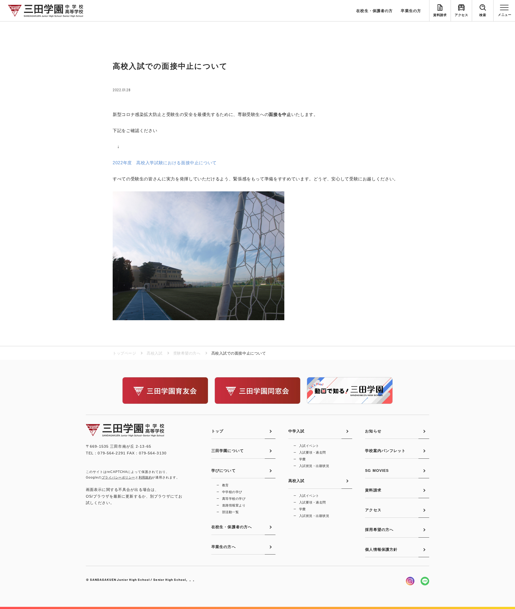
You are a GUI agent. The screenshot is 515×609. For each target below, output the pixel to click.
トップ (217, 431)
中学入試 (296, 431)
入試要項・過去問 (312, 452)
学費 (302, 459)
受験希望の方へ (187, 353)
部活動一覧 (230, 512)
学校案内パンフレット (385, 450)
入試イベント (309, 446)
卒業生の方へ (223, 547)
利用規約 (145, 477)
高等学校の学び (233, 499)
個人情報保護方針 (381, 549)
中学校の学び (232, 492)
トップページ (124, 353)
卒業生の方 (411, 11)
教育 (225, 485)
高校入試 (154, 353)
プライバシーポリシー (118, 477)
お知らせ (373, 431)
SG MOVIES (377, 470)
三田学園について (227, 450)
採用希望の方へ (379, 529)
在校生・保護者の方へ (231, 527)
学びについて (223, 470)
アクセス (461, 15)
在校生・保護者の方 (374, 11)
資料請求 (440, 15)
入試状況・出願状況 (314, 466)
